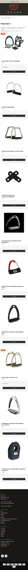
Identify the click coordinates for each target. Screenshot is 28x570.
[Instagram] (6, 556)
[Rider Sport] (14, 7)
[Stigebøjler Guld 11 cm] (14, 362)
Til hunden (3, 531)
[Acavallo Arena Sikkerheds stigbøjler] (14, 226)
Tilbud (2, 534)
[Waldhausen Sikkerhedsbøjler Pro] (14, 317)
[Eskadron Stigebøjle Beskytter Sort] (14, 271)
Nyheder (2, 533)
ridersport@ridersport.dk (8, 503)
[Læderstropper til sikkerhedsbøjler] (14, 180)
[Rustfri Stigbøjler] (14, 92)
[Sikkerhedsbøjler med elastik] (14, 136)
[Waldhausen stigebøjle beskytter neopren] (14, 454)
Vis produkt (14, 71)
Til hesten (3, 528)
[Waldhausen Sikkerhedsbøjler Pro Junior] (14, 408)
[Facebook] (2, 556)
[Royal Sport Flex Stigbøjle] (14, 46)
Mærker (2, 536)
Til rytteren (3, 530)
